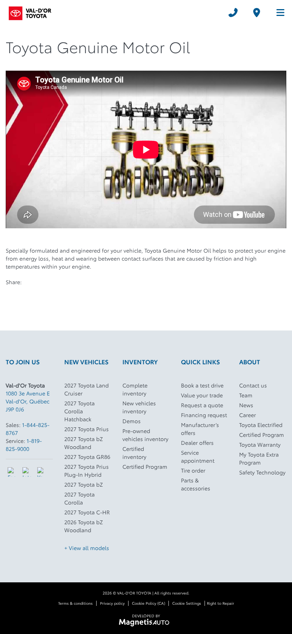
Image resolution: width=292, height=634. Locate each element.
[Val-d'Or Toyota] (30, 12)
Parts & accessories (195, 484)
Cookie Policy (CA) (148, 603)
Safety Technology (262, 472)
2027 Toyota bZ (83, 484)
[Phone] (233, 12)
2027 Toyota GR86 (87, 456)
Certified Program (144, 466)
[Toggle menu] (277, 12)
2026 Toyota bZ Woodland (83, 526)
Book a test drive (202, 385)
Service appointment (197, 456)
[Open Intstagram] (27, 472)
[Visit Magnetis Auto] (146, 621)
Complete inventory (135, 389)
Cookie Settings (186, 603)
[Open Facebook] (12, 472)
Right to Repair (220, 603)
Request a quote (202, 405)
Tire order (193, 470)
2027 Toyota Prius (86, 429)
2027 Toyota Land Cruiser (86, 389)
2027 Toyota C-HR (87, 512)
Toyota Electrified (260, 424)
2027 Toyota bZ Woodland (83, 443)
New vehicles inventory (139, 407)
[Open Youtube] (42, 472)
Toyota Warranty (260, 444)
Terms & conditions (75, 603)
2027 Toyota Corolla (79, 498)
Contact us (253, 385)
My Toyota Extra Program (259, 458)
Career (247, 415)
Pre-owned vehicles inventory (145, 435)
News (246, 405)
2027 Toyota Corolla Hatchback (79, 411)
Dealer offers (197, 442)
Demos (131, 421)
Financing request (204, 415)
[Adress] (256, 12)
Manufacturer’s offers (200, 428)
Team (245, 395)
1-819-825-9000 (24, 444)
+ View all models (86, 548)
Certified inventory (134, 452)
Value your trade (202, 395)
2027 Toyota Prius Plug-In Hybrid (86, 470)
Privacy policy (112, 603)
